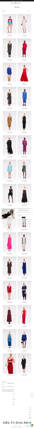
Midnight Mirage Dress (24, 374)
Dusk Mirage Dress (24, 277)
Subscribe (23, 217)
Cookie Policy (19, 425)
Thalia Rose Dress (24, 83)
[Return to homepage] (17, 423)
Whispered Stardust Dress (10, 180)
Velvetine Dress (24, 59)
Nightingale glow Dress (24, 156)
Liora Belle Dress (10, 83)
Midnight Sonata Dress (24, 180)
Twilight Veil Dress (10, 277)
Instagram (32, 395)
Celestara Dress (9, 59)
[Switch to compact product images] (5, 11)
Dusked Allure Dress (9, 156)
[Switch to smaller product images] (4, 11)
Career (14, 396)
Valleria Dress (9, 374)
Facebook (32, 393)
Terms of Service (15, 425)
